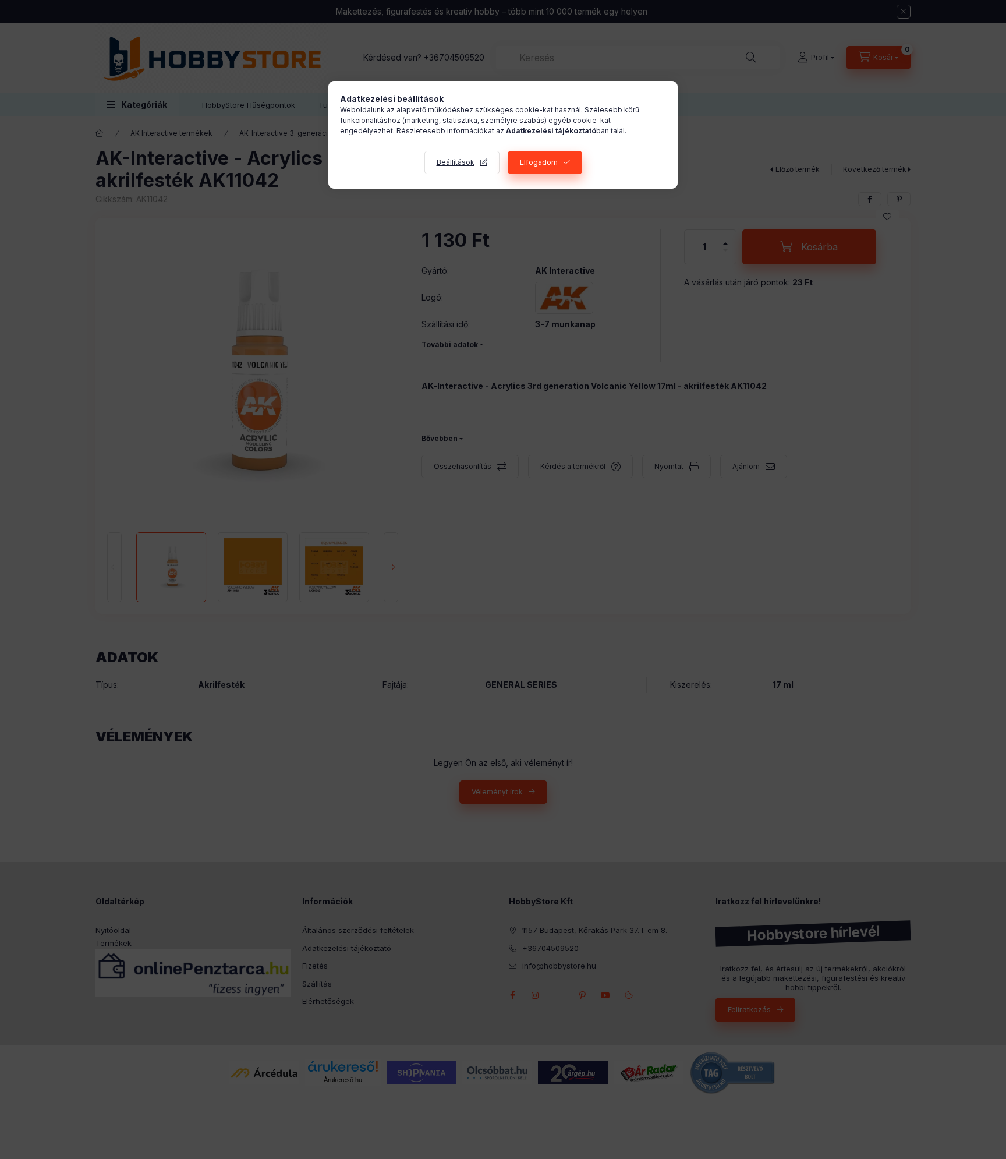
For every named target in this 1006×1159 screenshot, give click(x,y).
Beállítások (455, 162)
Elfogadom (539, 162)
